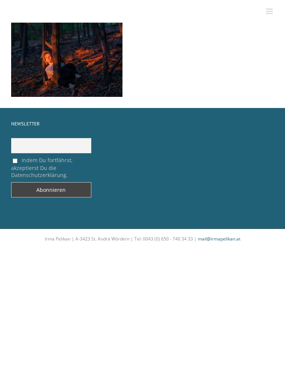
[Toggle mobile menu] (270, 11)
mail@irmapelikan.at (219, 239)
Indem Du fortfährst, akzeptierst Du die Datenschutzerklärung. (42, 167)
